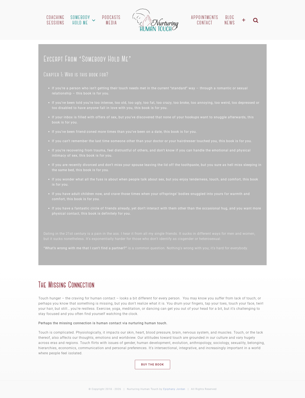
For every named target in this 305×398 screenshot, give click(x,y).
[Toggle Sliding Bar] (240, 20)
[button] (251, 20)
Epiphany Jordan (174, 389)
